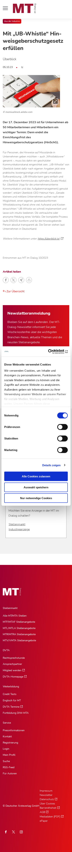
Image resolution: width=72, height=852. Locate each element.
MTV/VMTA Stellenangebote (19, 640)
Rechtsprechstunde (14, 658)
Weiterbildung (11, 686)
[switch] (59, 426)
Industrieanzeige (19, 529)
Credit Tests (9, 694)
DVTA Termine (11, 707)
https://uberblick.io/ (49, 238)
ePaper (44, 821)
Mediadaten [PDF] (50, 816)
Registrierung (10, 742)
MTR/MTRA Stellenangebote (19, 634)
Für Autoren (10, 773)
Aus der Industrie (12, 21)
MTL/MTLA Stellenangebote (19, 628)
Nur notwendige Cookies (36, 498)
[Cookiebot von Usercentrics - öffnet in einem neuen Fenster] (52, 351)
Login (6, 749)
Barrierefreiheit (48, 808)
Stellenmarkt (17, 524)
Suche (6, 761)
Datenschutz (47, 799)
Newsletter (46, 795)
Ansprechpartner (12, 664)
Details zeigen (51, 465)
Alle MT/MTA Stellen (15, 615)
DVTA (6, 650)
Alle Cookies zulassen (36, 476)
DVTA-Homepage (13, 676)
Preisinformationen (14, 730)
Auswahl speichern (36, 487)
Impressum (46, 791)
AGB (42, 812)
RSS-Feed (8, 767)
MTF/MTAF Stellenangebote (19, 622)
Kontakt (7, 736)
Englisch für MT (12, 700)
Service (7, 723)
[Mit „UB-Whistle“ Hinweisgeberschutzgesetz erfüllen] (31, 91)
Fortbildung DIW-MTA (16, 713)
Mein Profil (9, 755)
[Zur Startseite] (24, 8)
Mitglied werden (12, 670)
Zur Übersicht (15, 291)
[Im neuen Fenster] (13, 832)
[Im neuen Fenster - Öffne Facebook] (6, 832)
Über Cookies (47, 803)
